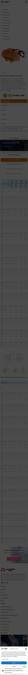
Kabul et (14, 663)
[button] (26, 648)
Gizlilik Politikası (16, 673)
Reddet (14, 666)
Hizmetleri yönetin (5, 659)
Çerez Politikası (10, 673)
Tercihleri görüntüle (14, 670)
